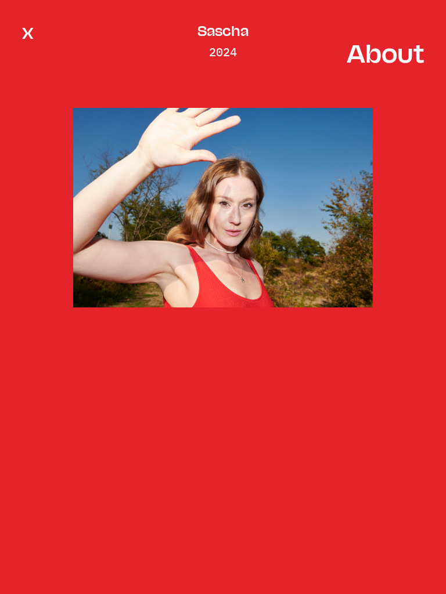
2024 (223, 52)
